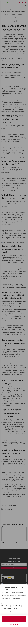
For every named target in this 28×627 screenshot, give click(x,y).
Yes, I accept (14, 617)
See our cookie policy (6, 612)
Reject (14, 621)
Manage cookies (14, 624)
